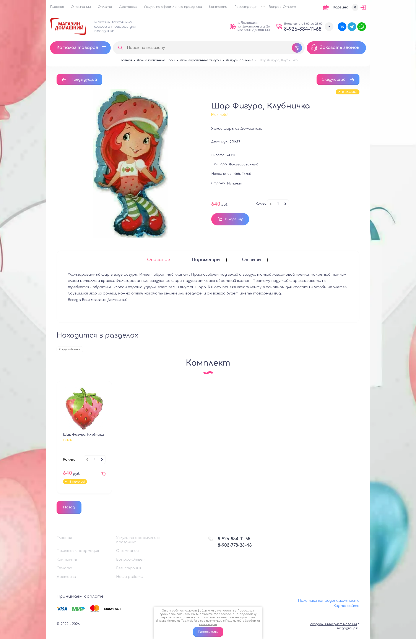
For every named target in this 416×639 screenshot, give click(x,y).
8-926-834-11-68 (303, 29)
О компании (81, 7)
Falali (67, 440)
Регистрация (245, 7)
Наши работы (129, 577)
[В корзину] (102, 475)
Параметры (206, 259)
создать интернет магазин (333, 624)
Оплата (105, 7)
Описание (158, 259)
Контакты (218, 7)
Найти (120, 48)
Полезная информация (78, 551)
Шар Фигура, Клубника (83, 435)
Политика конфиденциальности (328, 601)
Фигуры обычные (69, 349)
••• (263, 7)
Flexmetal (219, 115)
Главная (57, 7)
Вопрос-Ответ (282, 7)
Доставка (128, 7)
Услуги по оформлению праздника (173, 7)
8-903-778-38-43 (235, 545)
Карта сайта (346, 606)
